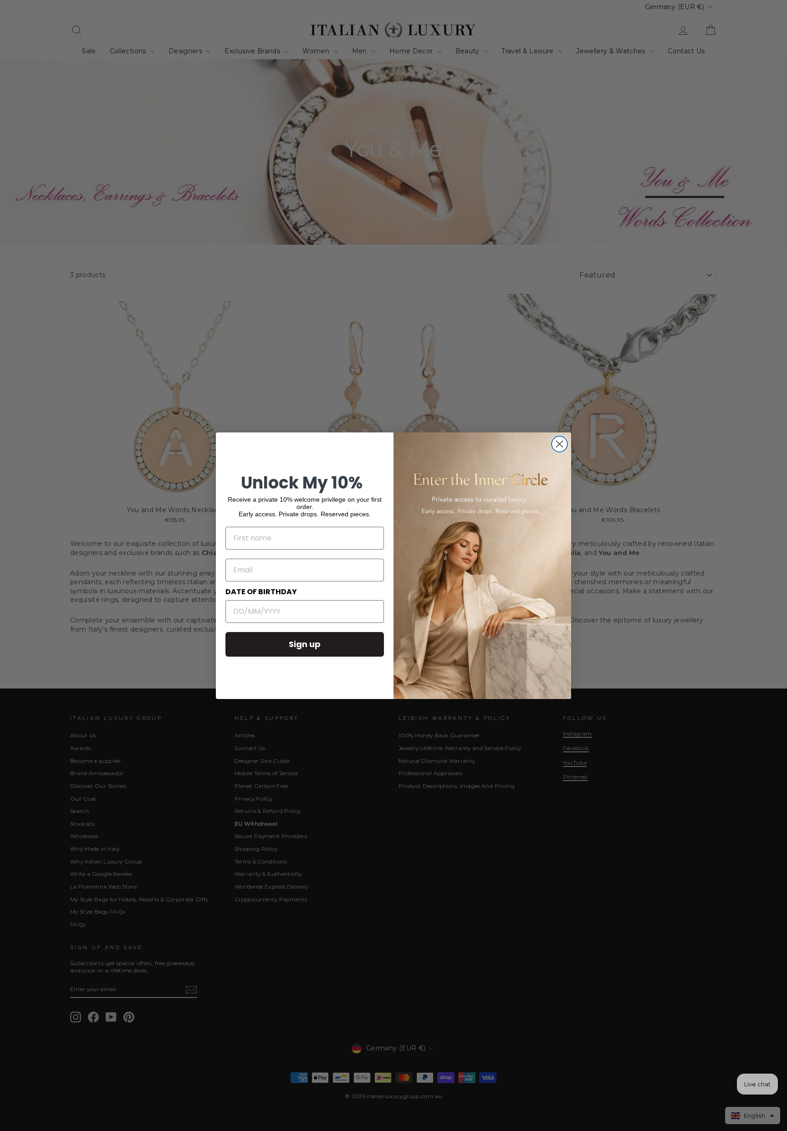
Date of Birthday (261, 591)
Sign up (305, 644)
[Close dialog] (559, 444)
